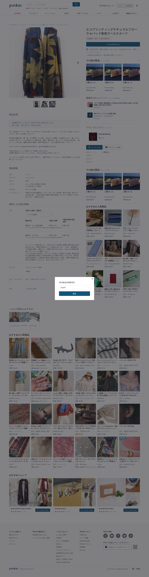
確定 (74, 293)
